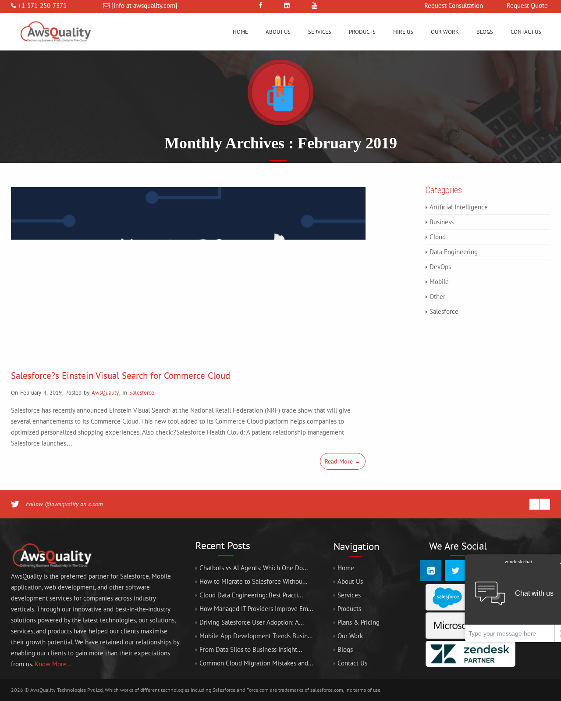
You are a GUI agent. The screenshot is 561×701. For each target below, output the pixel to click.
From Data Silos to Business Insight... (250, 649)
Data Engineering (454, 252)
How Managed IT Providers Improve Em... (256, 608)
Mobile (439, 281)
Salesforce (141, 392)
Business (442, 222)
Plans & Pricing (358, 622)
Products (362, 32)
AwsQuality (105, 392)
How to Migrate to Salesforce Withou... (253, 581)
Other (437, 296)
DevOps (440, 266)
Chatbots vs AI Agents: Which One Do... (253, 568)
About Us (278, 32)
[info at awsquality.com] (144, 5)
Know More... (53, 664)
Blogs (484, 32)
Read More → (343, 461)
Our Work (445, 32)
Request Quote (527, 5)
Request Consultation (453, 5)
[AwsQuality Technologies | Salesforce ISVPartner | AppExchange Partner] (55, 48)
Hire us (403, 32)
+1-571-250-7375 (42, 5)
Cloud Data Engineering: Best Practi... (251, 595)
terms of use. (367, 690)
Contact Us (526, 32)
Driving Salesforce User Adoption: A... (251, 622)
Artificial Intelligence (459, 207)
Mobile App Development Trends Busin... (255, 636)
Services (319, 32)
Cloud (438, 237)
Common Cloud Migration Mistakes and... (256, 663)
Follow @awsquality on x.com (64, 504)
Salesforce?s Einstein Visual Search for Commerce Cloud (120, 375)
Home (240, 32)
